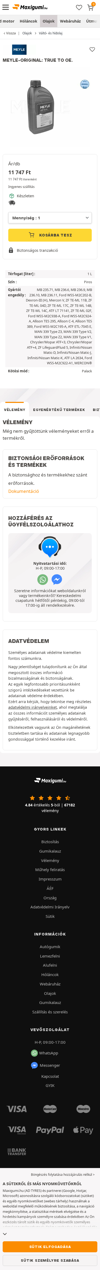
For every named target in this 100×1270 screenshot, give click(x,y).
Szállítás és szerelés (50, 1011)
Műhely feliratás (50, 869)
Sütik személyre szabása (50, 1260)
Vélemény (14, 410)
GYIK (50, 1085)
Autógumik (50, 946)
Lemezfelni (50, 956)
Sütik (50, 916)
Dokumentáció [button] (23, 491)
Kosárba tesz (55, 235)
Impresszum (50, 879)
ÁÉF (50, 888)
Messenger (50, 1065)
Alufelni (50, 965)
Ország (50, 897)
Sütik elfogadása (50, 1246)
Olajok (49, 21)
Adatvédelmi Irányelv (50, 906)
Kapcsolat (50, 1076)
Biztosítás (50, 841)
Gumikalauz (50, 851)
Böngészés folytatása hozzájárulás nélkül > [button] (63, 1174)
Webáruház (70, 21)
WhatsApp (48, 1053)
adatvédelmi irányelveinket (32, 707)
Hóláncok (28, 21)
